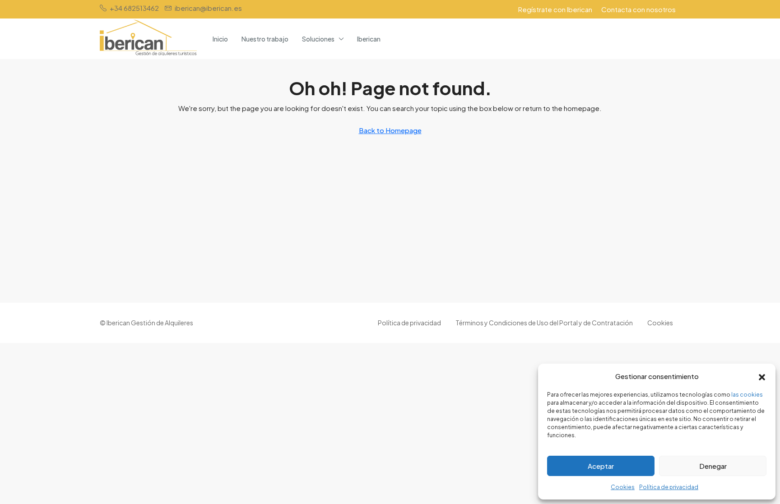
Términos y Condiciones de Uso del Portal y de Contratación (544, 323)
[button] (761, 376)
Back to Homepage (390, 130)
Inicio (220, 39)
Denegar (713, 466)
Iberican (369, 39)
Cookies (623, 487)
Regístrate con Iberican (555, 9)
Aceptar (601, 466)
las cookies (747, 394)
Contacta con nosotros (638, 9)
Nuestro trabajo (264, 39)
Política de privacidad (668, 487)
